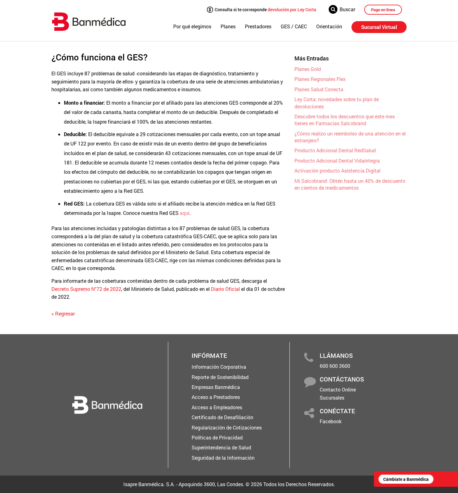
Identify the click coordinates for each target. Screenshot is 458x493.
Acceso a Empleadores (217, 407)
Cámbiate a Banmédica (406, 479)
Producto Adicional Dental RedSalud (335, 150)
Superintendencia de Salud (221, 447)
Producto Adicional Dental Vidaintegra (337, 160)
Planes (228, 26)
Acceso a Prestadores (216, 397)
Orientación (329, 26)
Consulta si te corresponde (265, 9)
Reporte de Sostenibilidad (220, 377)
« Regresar (63, 313)
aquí (184, 213)
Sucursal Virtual (379, 27)
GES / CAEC (294, 26)
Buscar (347, 9)
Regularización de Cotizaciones (227, 427)
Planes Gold (307, 69)
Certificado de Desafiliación (222, 417)
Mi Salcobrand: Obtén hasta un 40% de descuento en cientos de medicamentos (349, 184)
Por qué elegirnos (192, 26)
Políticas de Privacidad (217, 437)
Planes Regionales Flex (320, 79)
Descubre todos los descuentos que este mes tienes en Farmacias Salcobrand (344, 119)
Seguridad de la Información (223, 457)
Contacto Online (338, 389)
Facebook (330, 421)
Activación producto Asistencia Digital (337, 170)
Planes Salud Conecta (318, 89)
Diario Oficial (225, 289)
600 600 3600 (335, 366)
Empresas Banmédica (216, 387)
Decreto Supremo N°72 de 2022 (86, 289)
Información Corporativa (219, 366)
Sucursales (332, 397)
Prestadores (258, 26)
